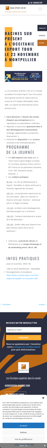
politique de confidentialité (26, 347)
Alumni (41, 43)
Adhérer (42, 35)
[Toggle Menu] (40, 9)
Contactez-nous (16, 394)
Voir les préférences (23, 439)
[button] (43, 398)
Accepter (23, 425)
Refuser (23, 432)
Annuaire (42, 28)
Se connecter (36, 3)
